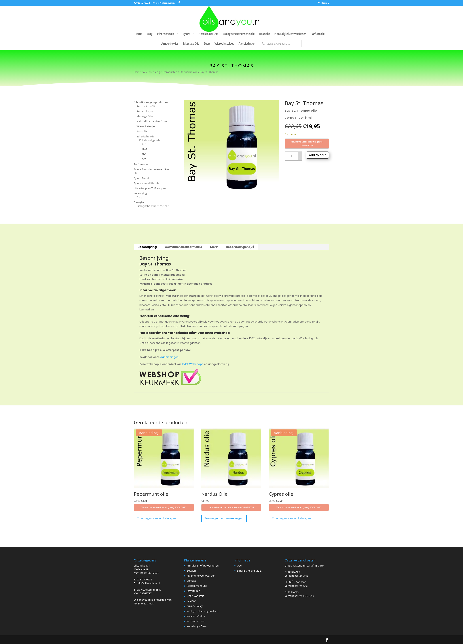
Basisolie (264, 34)
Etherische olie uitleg (249, 570)
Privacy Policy (195, 606)
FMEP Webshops (192, 364)
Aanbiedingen (247, 44)
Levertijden (193, 591)
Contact (191, 580)
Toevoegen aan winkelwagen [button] (156, 518)
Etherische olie (165, 34)
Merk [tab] (214, 247)
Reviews (191, 601)
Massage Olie (191, 44)
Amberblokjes (169, 44)
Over (240, 565)
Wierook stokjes (224, 44)
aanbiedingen (169, 357)
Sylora (186, 34)
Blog (149, 34)
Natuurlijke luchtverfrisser (290, 34)
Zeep (207, 44)
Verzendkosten (196, 621)
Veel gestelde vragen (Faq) (202, 611)
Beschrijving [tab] (147, 247)
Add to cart (317, 155)
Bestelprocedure (197, 585)
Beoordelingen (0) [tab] (240, 247)
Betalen (191, 570)
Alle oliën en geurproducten (160, 72)
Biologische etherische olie (238, 34)
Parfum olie (317, 34)
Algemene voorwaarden (201, 575)
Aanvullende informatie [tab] (183, 247)
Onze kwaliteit (195, 596)
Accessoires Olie (208, 34)
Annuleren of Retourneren (203, 565)
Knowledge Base (197, 626)
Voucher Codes (196, 616)
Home (138, 34)
